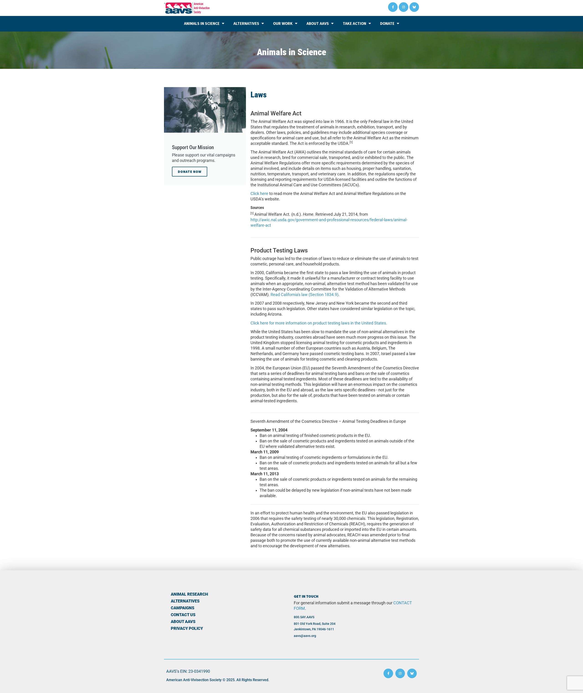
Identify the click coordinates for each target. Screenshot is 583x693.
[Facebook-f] (393, 7)
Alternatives (246, 23)
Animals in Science (202, 23)
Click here (259, 193)
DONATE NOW (189, 171)
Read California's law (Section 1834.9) (304, 294)
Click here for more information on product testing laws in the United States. (319, 323)
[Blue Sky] (414, 7)
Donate (387, 23)
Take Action (354, 23)
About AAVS (318, 23)
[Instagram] (403, 7)
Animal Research (189, 594)
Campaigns (182, 608)
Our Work (283, 23)
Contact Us (183, 615)
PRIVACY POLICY (187, 628)
